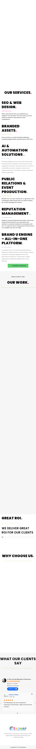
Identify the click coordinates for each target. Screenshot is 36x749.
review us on (11, 689)
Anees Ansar (12, 694)
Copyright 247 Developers (18, 747)
